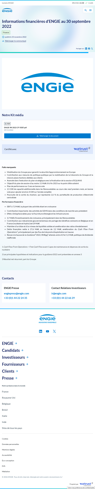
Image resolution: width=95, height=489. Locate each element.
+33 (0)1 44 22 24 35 (15, 297)
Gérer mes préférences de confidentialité (81, 488)
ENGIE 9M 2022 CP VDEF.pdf (15, 127)
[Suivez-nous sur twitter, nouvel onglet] (54, 331)
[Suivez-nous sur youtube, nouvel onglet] (47, 331)
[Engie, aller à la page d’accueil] (47, 318)
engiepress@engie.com (16, 293)
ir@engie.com (58, 293)
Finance (6, 32)
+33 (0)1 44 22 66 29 (63, 297)
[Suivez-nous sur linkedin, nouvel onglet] (40, 331)
